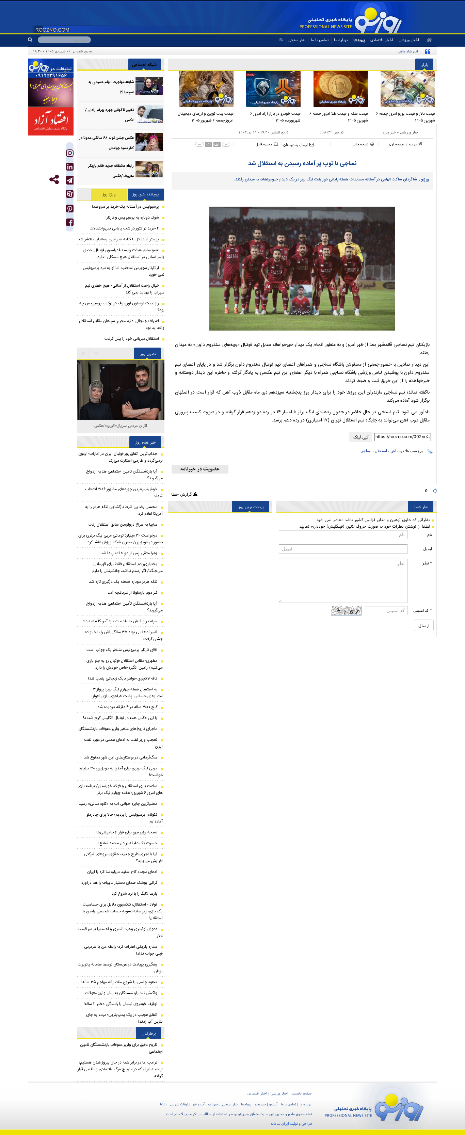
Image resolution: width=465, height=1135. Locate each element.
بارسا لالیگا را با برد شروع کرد (134, 893)
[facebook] (70, 224)
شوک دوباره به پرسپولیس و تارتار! (132, 217)
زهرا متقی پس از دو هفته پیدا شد (129, 553)
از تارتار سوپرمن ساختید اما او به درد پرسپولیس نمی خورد (123, 271)
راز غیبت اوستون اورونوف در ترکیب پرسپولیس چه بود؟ (121, 307)
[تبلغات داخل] (51, 68)
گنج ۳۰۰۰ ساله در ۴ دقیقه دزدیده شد (127, 707)
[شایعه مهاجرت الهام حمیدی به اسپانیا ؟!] (149, 86)
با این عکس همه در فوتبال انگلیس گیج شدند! (120, 718)
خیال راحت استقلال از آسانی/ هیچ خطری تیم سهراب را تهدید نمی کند (124, 289)
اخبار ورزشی (409, 132)
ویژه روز (109, 194)
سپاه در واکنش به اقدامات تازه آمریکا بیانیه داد (119, 621)
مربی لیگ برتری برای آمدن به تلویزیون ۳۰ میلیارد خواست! (121, 772)
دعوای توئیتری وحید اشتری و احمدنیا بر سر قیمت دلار (120, 932)
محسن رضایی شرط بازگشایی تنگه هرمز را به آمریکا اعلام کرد (124, 510)
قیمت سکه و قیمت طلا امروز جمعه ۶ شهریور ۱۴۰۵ (338, 117)
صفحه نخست (301, 1093)
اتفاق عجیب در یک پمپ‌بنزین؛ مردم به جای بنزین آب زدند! (124, 1018)
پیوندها (359, 40)
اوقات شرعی (179, 1104)
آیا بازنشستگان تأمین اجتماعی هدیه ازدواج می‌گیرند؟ (124, 607)
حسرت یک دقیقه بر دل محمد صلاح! (127, 843)
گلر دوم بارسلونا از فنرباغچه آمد (132, 592)
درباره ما (341, 40)
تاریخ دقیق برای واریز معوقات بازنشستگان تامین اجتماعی (121, 1048)
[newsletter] (200, 469)
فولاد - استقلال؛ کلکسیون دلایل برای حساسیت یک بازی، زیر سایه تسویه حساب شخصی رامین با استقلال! (123, 911)
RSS (163, 1104)
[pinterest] (70, 210)
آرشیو (273, 1104)
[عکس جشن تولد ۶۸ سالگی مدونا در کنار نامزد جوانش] (149, 142)
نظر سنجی (296, 40)
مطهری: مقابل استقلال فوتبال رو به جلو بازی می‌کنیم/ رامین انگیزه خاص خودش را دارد (124, 664)
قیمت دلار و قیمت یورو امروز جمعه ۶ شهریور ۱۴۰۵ (405, 117)
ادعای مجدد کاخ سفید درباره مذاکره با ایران (122, 871)
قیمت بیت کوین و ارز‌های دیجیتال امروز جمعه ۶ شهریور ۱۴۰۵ (206, 117)
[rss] (281, 39)
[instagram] (70, 154)
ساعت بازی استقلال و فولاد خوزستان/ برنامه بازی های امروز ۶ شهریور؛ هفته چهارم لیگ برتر (120, 789)
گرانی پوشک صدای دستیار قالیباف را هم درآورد (119, 882)
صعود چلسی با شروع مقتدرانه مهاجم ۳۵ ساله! (119, 982)
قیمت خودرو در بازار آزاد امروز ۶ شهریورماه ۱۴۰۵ (275, 117)
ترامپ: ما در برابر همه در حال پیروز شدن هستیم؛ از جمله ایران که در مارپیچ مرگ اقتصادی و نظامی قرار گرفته (120, 1069)
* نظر (427, 563)
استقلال (381, 451)
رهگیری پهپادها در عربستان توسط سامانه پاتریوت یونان (120, 968)
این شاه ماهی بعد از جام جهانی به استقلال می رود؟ (380, 51)
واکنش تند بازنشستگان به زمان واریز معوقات (121, 993)
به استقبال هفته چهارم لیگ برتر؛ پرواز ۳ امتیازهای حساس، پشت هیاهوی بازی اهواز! (127, 693)
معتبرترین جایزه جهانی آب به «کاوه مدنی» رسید (118, 803)
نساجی (365, 451)
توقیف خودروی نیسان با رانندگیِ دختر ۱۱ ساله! (120, 1004)
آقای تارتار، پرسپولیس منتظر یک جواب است (121, 649)
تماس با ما (319, 40)
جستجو (260, 1104)
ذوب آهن (397, 451)
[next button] (83, 353)
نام (429, 534)
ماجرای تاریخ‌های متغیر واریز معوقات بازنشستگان (117, 728)
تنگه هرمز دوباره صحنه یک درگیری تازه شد (123, 581)
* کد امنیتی (422, 610)
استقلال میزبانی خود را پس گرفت (132, 338)
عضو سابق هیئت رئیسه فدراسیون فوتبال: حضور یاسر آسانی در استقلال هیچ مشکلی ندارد (123, 253)
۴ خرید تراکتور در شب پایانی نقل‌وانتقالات (124, 228)
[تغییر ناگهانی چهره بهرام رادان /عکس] (149, 114)
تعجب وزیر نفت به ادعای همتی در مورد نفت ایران (123, 743)
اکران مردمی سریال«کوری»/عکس (120, 425)
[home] (427, 40)
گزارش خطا (182, 494)
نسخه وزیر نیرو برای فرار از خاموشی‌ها (126, 832)
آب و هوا (198, 1104)
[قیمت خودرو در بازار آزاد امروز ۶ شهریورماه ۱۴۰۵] (269, 89)
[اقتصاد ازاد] (51, 121)
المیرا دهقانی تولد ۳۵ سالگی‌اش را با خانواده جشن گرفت (124, 635)
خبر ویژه (389, 132)
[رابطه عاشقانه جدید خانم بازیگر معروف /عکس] (149, 170)
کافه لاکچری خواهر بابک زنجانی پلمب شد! (122, 678)
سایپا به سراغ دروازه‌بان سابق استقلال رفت (123, 524)
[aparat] (70, 194)
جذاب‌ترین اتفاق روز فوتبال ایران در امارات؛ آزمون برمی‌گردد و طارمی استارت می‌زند (120, 457)
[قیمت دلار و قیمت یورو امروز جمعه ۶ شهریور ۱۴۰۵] (403, 89)
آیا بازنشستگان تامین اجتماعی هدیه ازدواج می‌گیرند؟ (124, 475)
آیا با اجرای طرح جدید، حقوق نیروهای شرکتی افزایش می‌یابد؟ (123, 857)
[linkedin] (70, 168)
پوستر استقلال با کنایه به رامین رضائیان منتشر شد (118, 239)
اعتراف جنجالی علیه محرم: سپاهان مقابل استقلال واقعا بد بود (121, 324)
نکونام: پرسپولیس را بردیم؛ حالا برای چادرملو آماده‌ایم (124, 818)
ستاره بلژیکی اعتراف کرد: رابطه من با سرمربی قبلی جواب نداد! (123, 950)
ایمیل (427, 548)
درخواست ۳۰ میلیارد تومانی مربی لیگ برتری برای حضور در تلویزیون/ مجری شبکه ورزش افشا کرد (120, 539)
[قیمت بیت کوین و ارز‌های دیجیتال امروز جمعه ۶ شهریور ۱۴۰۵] (202, 89)
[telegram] (70, 180)
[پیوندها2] (51, 92)
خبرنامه (213, 1104)
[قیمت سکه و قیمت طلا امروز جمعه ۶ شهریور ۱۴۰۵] (336, 89)
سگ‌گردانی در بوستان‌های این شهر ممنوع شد (120, 757)
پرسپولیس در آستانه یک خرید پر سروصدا (125, 206)
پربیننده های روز (146, 194)
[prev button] (96, 353)
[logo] (374, 1106)
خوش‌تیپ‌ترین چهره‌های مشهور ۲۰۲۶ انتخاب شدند (124, 492)
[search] (33, 39)
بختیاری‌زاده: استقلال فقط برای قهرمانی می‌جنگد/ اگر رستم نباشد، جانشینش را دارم (127, 567)
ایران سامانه (280, 1123)
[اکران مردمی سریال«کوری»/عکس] (120, 392)
